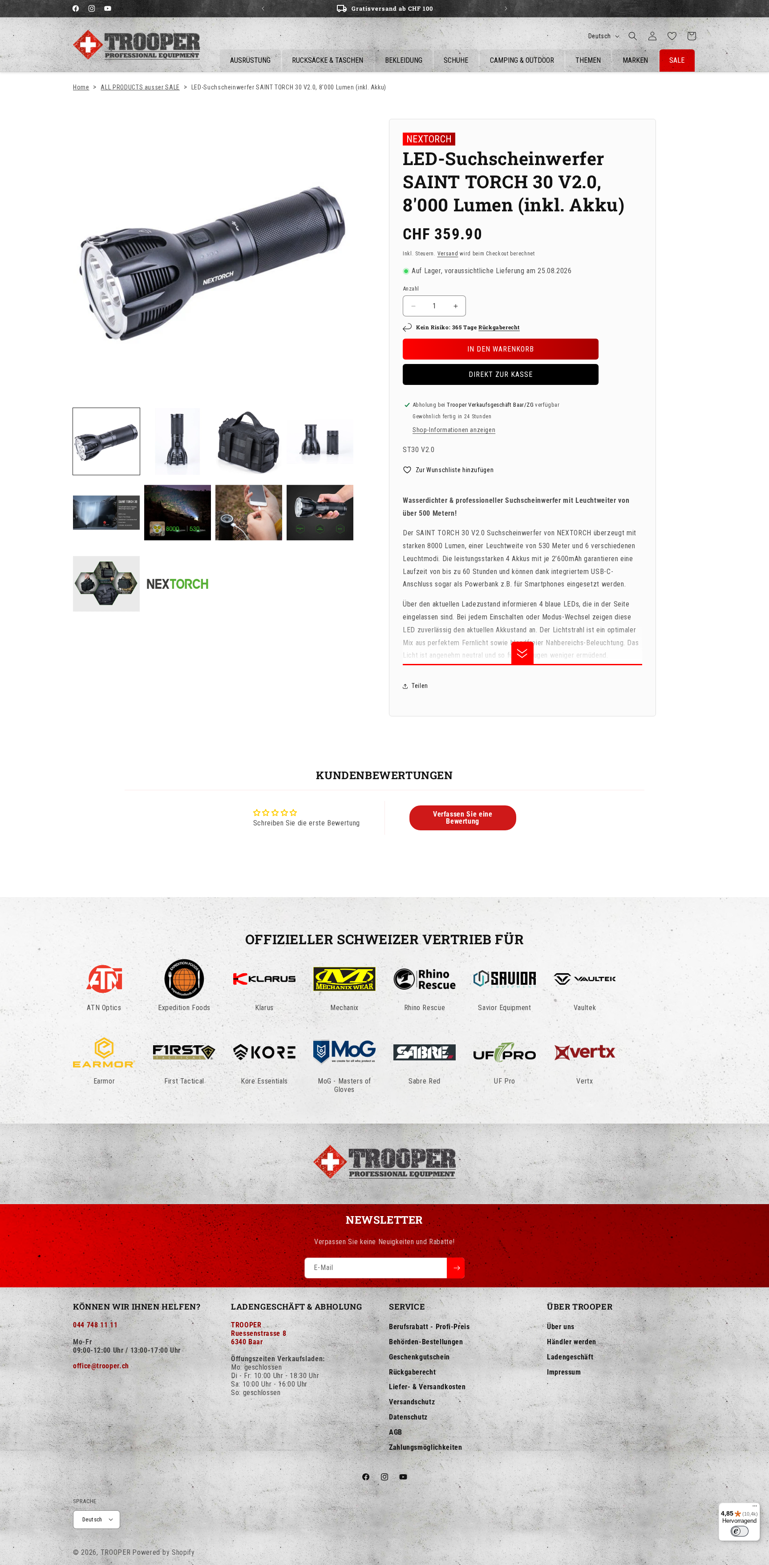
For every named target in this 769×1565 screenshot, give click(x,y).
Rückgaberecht (499, 327)
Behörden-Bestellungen (426, 1342)
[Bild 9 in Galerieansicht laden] (106, 583)
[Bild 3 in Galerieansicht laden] (248, 441)
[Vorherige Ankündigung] (263, 8)
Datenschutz (408, 1417)
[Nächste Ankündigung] (506, 8)
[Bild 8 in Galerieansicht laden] (320, 512)
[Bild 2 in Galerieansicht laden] (177, 441)
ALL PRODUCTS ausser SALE (140, 87)
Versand (447, 254)
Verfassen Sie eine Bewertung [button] (463, 817)
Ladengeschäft (570, 1357)
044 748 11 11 (95, 1325)
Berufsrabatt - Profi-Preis (429, 1326)
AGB (395, 1432)
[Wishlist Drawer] (672, 36)
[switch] (740, 1531)
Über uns (561, 1326)
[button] (633, 36)
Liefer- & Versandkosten (427, 1387)
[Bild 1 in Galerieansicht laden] (106, 441)
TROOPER (116, 1552)
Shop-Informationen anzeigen (454, 429)
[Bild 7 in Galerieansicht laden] (248, 512)
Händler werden (571, 1342)
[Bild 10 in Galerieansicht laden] (177, 583)
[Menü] (754, 1508)
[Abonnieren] (456, 1268)
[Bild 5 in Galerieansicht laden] (106, 512)
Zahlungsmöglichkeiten (425, 1447)
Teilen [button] (420, 685)
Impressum (564, 1372)
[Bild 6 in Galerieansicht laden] (177, 512)
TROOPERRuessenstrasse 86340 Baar (258, 1333)
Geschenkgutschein (419, 1357)
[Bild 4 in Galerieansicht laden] (320, 441)
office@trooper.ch (101, 1366)
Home (81, 87)
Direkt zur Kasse (501, 374)
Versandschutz (412, 1402)
